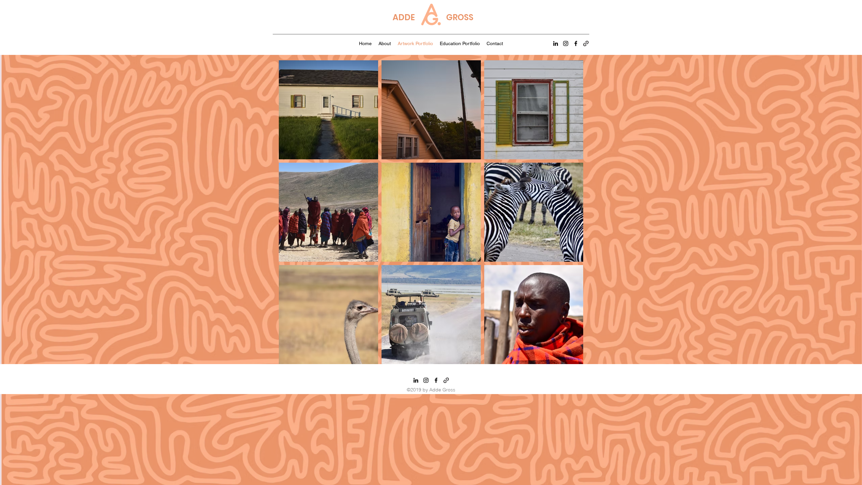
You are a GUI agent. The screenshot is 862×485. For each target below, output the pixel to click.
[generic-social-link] (586, 43)
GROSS (459, 17)
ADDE (404, 17)
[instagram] (565, 43)
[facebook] (575, 43)
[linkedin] (555, 43)
